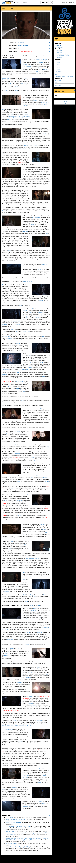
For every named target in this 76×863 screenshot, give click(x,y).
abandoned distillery (27, 281)
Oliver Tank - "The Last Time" (13, 822)
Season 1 (59, 61)
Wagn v (64, 102)
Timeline (58, 45)
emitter (29, 66)
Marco (20, 741)
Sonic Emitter (39, 62)
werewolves (26, 645)
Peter (14, 73)
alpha (43, 336)
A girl (24, 167)
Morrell (44, 529)
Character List (59, 47)
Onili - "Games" (10, 817)
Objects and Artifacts (62, 54)
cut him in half (16, 321)
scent (9, 302)
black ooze (25, 231)
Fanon (57, 82)
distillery (40, 269)
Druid (43, 488)
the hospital (19, 381)
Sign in (71, 2)
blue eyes (34, 145)
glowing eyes (16, 457)
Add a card (58, 85)
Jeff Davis (21, 42)
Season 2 (59, 62)
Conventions (58, 80)
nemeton (6, 92)
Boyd (23, 118)
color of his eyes (24, 149)
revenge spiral (6, 369)
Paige (3, 211)
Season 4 (59, 66)
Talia (30, 355)
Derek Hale (31, 61)
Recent (16, 2)
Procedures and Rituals (63, 56)
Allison (4, 154)
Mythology (60, 52)
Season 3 (59, 64)
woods (37, 68)
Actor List (58, 73)
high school (17, 431)
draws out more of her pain (11, 710)
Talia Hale (9, 338)
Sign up (65, 2)
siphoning (21, 162)
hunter (45, 69)
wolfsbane (10, 639)
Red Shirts (24, 83)
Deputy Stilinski (6, 381)
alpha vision (23, 743)
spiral (18, 372)
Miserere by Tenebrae (12, 843)
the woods (39, 720)
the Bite (46, 481)
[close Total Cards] (56, 91)
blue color (26, 798)
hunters (25, 64)
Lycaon (4, 503)
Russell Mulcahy (23, 45)
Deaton (26, 114)
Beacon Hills (6, 336)
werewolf (6, 655)
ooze (47, 233)
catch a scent (33, 705)
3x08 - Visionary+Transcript (25, 51)
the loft (44, 133)
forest (16, 90)
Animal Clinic (9, 729)
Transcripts (58, 71)
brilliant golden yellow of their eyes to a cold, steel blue (17, 726)
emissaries (19, 500)
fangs (8, 457)
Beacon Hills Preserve (41, 59)
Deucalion (5, 230)
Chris (3, 80)
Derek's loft (44, 102)
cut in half (18, 390)
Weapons (59, 57)
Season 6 (59, 69)
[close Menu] (56, 39)
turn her (35, 460)
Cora (24, 95)
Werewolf (26, 145)
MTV (19, 48)
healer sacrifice (36, 217)
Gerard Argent (6, 78)
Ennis (38, 309)
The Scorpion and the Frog (33, 558)
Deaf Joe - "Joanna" (11, 831)
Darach (32, 224)
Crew (56, 74)
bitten (27, 619)
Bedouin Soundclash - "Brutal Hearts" (16, 819)
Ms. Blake (26, 775)
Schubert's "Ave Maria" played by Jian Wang (18, 826)
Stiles (3, 109)
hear (24, 707)
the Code (17, 87)
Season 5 (59, 68)
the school (25, 173)
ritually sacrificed (12, 116)
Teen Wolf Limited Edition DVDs (64, 76)
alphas (9, 119)
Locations (59, 50)
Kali (41, 316)
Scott (11, 114)
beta (17, 331)
